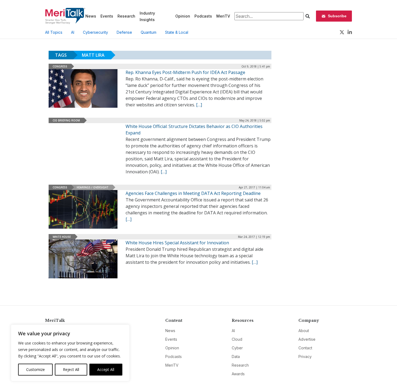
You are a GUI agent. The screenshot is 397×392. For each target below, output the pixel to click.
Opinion (182, 16)
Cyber (237, 348)
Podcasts (203, 16)
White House (62, 237)
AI (72, 32)
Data (236, 356)
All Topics (53, 32)
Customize (35, 369)
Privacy (305, 356)
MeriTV (223, 16)
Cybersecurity (95, 32)
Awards (238, 373)
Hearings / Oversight (93, 187)
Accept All (105, 369)
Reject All (71, 369)
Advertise (306, 339)
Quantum (148, 32)
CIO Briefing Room (66, 120)
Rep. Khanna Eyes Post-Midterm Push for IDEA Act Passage (185, 72)
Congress (60, 66)
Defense (124, 32)
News (90, 16)
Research (126, 16)
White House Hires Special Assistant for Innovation (177, 243)
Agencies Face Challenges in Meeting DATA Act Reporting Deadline (193, 193)
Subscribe (337, 16)
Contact (305, 348)
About (303, 330)
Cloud (237, 339)
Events (106, 16)
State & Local (176, 32)
